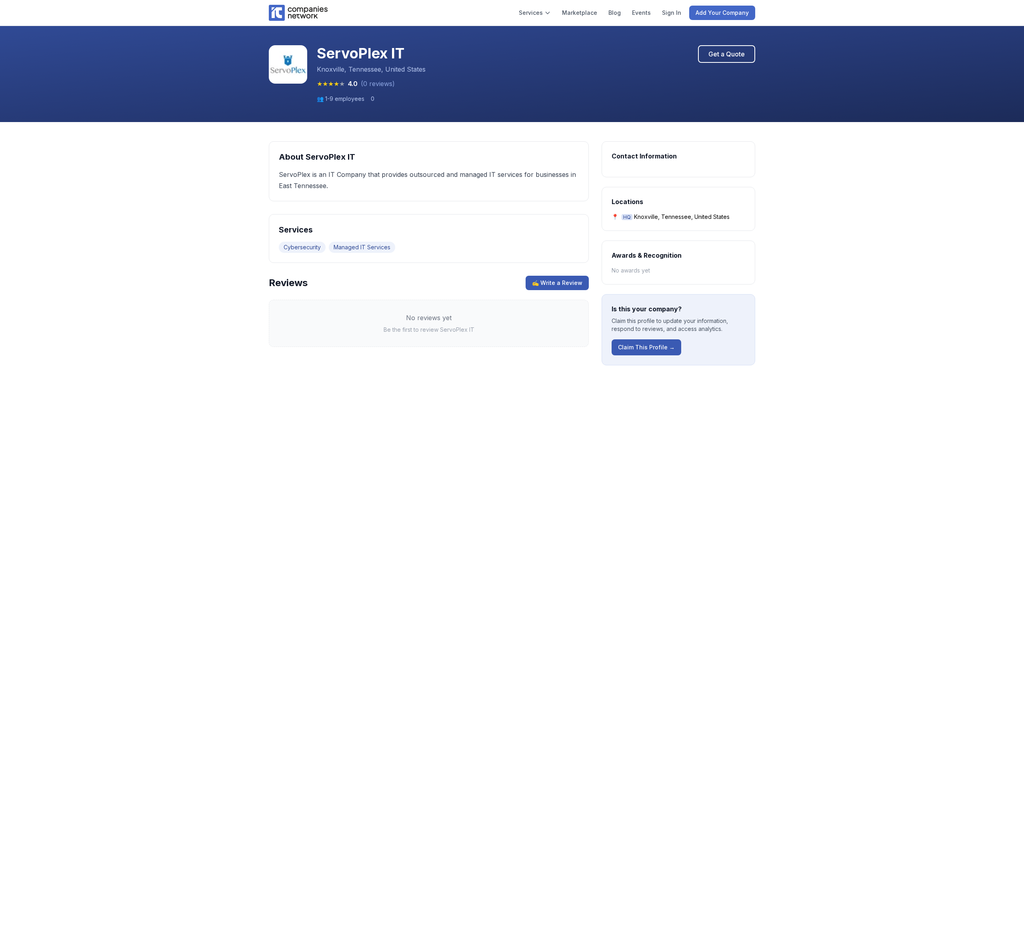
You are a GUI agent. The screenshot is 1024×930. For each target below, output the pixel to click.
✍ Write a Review (557, 282)
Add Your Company (722, 12)
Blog (614, 12)
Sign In (671, 12)
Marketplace (579, 12)
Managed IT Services (362, 247)
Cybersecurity (302, 247)
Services (531, 12)
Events (641, 12)
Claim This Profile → (646, 347)
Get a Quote (726, 54)
